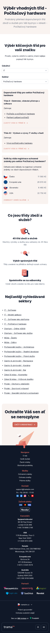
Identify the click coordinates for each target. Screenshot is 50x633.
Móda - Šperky (10, 338)
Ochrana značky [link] (25, 477)
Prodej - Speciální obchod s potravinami (21, 393)
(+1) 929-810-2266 (25, 541)
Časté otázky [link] (25, 462)
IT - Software (10, 310)
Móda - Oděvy (10, 342)
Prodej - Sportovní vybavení (16, 388)
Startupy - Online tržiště (14, 328)
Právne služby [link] (25, 481)
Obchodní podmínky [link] (25, 465)
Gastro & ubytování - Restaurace (18, 361)
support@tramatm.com (25, 489)
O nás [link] (25, 456)
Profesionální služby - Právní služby (19, 356)
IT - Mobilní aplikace (12, 315)
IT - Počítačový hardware (15, 324)
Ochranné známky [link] (25, 474)
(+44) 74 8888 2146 (25, 528)
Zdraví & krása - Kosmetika (15, 375)
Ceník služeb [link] (25, 459)
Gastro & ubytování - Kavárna (17, 365)
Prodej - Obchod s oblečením (16, 384)
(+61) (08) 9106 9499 (25, 578)
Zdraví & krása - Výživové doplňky (18, 379)
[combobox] (25, 70)
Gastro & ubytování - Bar (15, 370)
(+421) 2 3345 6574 (25, 565)
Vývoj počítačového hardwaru (19, 143)
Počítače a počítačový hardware (21, 114)
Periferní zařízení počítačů (18, 117)
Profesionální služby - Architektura (19, 347)
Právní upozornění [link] (25, 610)
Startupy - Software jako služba (18, 333)
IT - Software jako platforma (16, 319)
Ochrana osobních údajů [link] (25, 613)
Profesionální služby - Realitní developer (21, 351)
